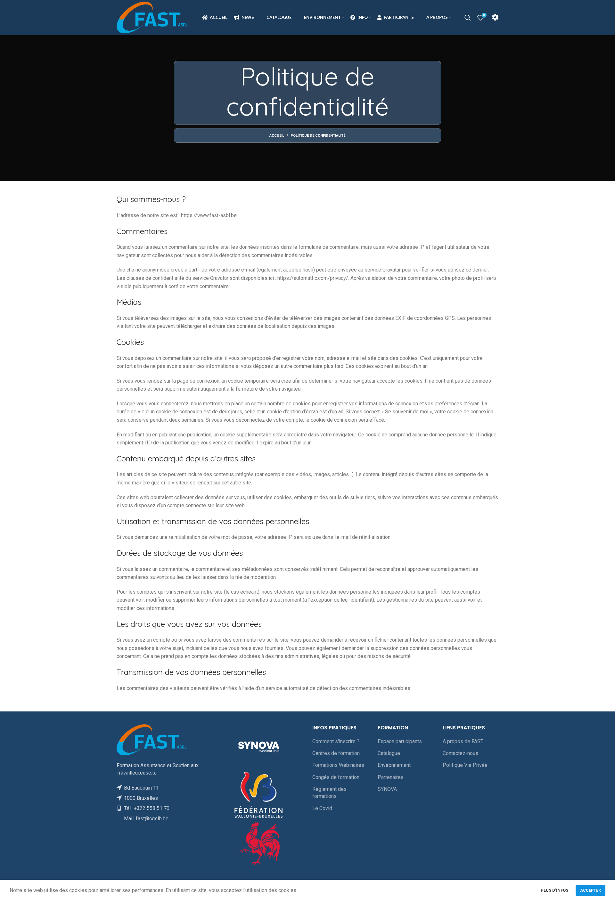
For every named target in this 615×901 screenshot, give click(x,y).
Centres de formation (336, 753)
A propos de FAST (463, 741)
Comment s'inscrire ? (335, 741)
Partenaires (391, 777)
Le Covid (322, 808)
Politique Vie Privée (465, 765)
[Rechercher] (467, 17)
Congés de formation (335, 777)
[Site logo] (152, 17)
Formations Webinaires (338, 765)
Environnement (394, 765)
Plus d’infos (555, 890)
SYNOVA (387, 789)
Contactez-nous (460, 753)
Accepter (590, 890)
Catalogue (389, 753)
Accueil (276, 136)
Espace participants (400, 741)
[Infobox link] (495, 17)
